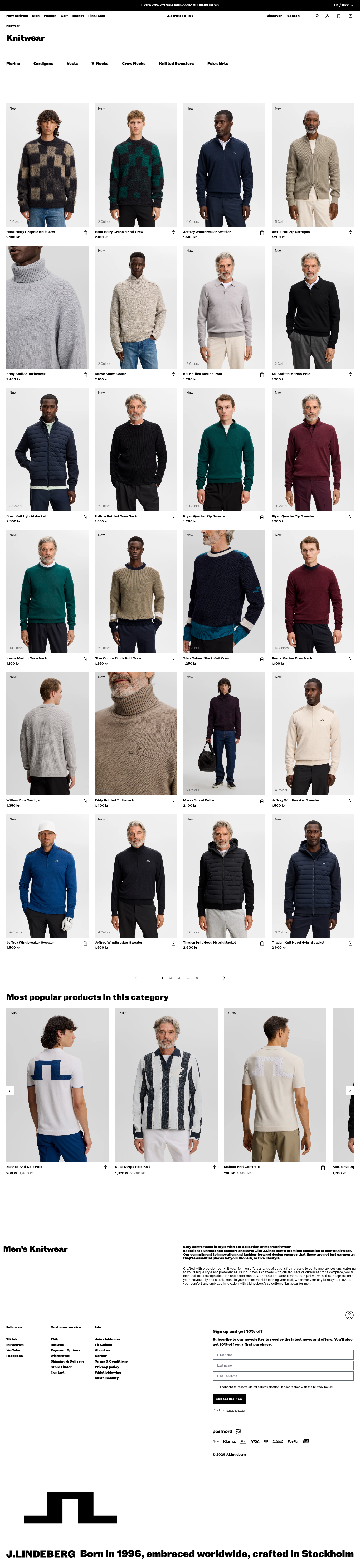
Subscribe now (208, 823)
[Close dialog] (276, 721)
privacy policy (211, 837)
